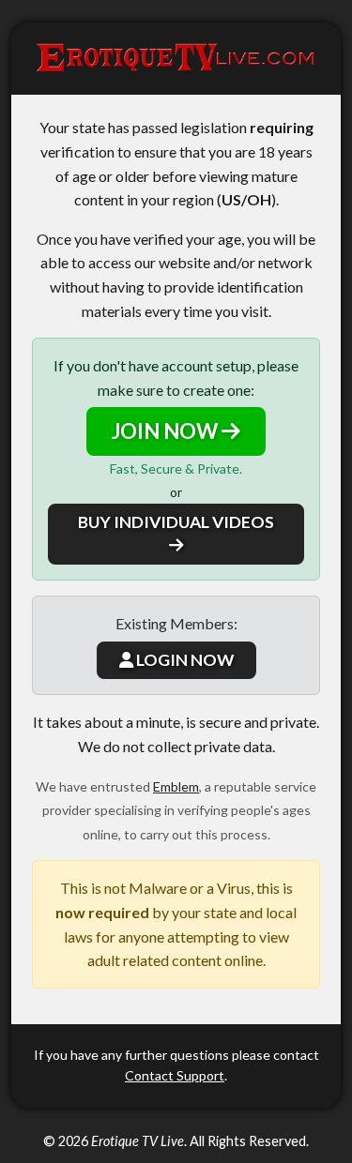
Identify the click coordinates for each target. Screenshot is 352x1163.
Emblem (176, 786)
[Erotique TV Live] (176, 58)
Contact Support (174, 1075)
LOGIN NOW (183, 660)
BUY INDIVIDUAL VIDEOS (176, 522)
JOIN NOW (167, 431)
